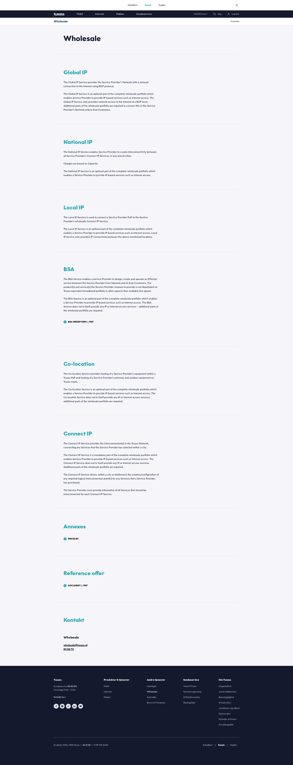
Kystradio (151, 697)
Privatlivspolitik (226, 724)
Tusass (58, 679)
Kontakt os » (60, 697)
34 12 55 (86, 745)
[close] (236, 5)
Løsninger (152, 686)
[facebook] (56, 706)
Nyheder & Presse (227, 719)
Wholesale (61, 21)
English (162, 5)
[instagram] (62, 706)
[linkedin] (74, 706)
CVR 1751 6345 (101, 745)
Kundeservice (144, 14)
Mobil (80, 14)
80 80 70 (68, 649)
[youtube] (80, 706)
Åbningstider (189, 702)
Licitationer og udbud (229, 708)
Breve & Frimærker (156, 702)
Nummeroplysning (192, 691)
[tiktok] (68, 706)
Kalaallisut (132, 5)
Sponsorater (225, 713)
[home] (62, 14)
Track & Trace (190, 686)
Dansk (148, 5)
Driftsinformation (191, 697)
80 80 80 (72, 686)
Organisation (225, 686)
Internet (99, 14)
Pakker (120, 14)
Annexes (235, 21)
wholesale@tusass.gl (75, 645)
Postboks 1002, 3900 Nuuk (67, 745)
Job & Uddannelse (227, 691)
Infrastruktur (225, 702)
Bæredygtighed (226, 697)
